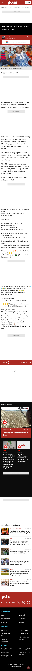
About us (4, 630)
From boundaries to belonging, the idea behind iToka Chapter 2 (20, 532)
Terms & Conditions (4, 640)
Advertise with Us (5, 635)
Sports (21, 615)
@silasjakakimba (10, 310)
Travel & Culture (15, 529)
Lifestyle (4, 622)
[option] (9, 455)
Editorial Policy (23, 633)
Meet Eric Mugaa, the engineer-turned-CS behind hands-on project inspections (20, 562)
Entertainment (5, 619)
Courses (21, 622)
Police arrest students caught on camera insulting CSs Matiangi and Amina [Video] (23, 458)
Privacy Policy (23, 630)
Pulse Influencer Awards (24, 638)
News (5, 7)
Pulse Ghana (5, 652)
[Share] (28, 37)
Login (28, 2)
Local (10, 7)
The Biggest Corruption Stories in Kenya (15, 434)
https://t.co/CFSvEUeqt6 (9, 227)
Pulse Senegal (23, 649)
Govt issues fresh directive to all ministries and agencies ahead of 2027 (20, 583)
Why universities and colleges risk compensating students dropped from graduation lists (19, 542)
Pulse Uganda (5, 656)
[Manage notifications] (28, 667)
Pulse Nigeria (5, 649)
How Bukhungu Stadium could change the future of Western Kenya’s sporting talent (19, 573)
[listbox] (17, 455)
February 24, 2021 (7, 215)
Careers (21, 619)
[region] (16, 455)
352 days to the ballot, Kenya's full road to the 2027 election (19, 552)
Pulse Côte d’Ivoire (22, 653)
